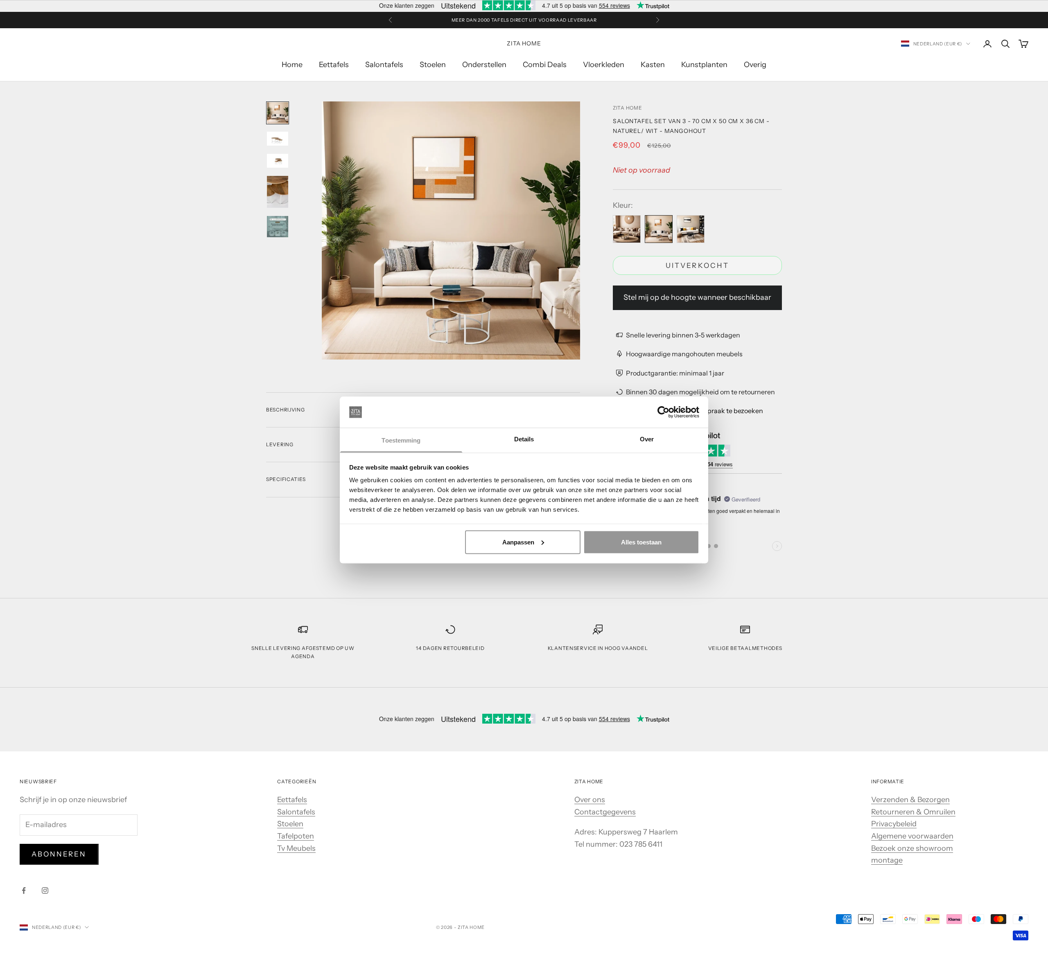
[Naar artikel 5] (277, 226)
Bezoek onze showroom (912, 848)
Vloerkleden (603, 64)
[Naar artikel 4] (277, 192)
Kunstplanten (704, 64)
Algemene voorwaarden (912, 836)
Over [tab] (647, 439)
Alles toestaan (641, 541)
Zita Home (627, 108)
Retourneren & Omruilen (913, 811)
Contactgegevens (605, 811)
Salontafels (384, 64)
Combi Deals (545, 64)
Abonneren (59, 854)
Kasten (653, 64)
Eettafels (334, 64)
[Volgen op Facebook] (24, 890)
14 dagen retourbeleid (450, 648)
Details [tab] (524, 439)
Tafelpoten (295, 836)
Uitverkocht (697, 265)
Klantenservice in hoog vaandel (598, 648)
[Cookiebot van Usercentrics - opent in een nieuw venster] (663, 412)
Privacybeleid (894, 823)
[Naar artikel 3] (277, 161)
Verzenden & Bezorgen (910, 799)
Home (292, 64)
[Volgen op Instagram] (45, 890)
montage (887, 860)
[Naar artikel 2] (277, 138)
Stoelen (433, 64)
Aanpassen (518, 541)
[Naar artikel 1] (277, 112)
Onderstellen (484, 64)
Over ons (589, 799)
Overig (755, 64)
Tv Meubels (296, 848)
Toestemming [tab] (401, 440)
